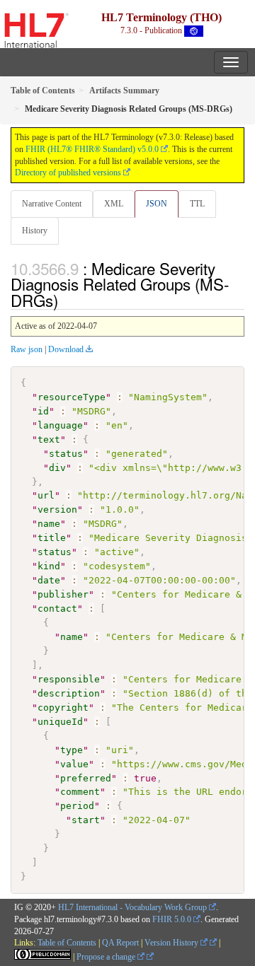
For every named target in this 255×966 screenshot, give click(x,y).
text (49, 439)
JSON (156, 204)
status (66, 453)
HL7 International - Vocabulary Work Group (132, 907)
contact (57, 608)
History (34, 230)
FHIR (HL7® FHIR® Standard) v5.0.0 (92, 149)
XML (113, 204)
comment (80, 791)
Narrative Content (51, 204)
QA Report (120, 943)
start (86, 820)
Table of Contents (67, 943)
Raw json (26, 349)
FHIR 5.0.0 (171, 919)
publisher (63, 594)
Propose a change (106, 957)
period (77, 806)
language (60, 425)
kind (49, 566)
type (71, 750)
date (49, 580)
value (74, 764)
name (49, 523)
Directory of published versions (68, 173)
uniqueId (60, 721)
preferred (85, 778)
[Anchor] (66, 300)
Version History (172, 943)
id (43, 411)
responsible (69, 679)
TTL (197, 204)
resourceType (72, 397)
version (57, 509)
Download (66, 349)
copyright (63, 707)
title (52, 538)
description (69, 693)
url (46, 495)
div (57, 467)
